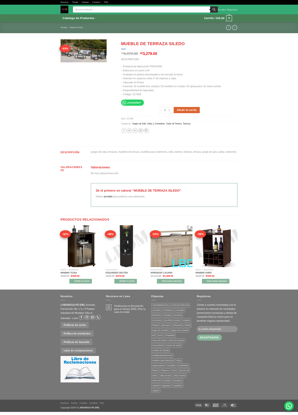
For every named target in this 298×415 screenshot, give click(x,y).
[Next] (237, 257)
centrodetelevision (160, 305)
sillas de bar (165, 375)
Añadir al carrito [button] (82, 281)
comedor (156, 310)
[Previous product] (234, 27)
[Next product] (228, 27)
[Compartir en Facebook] (123, 130)
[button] (227, 10)
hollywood (177, 325)
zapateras (166, 385)
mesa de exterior (176, 340)
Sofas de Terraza (76, 27)
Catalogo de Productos (78, 18)
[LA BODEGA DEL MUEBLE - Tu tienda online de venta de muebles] (64, 9)
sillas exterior (180, 375)
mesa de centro (159, 340)
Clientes (85, 2)
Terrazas (64, 27)
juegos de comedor (179, 330)
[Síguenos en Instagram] (87, 317)
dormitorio (156, 315)
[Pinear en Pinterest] (140, 130)
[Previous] (60, 257)
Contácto (96, 2)
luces (160, 335)
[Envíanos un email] (92, 317)
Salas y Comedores (156, 123)
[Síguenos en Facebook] (81, 317)
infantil (188, 325)
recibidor (171, 365)
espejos (186, 320)
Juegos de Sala (139, 123)
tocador (167, 380)
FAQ (106, 2)
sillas (154, 375)
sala (174, 370)
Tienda (75, 2)
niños (178, 360)
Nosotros (65, 2)
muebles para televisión (163, 360)
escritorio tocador (172, 320)
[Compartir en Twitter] (129, 130)
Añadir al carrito (187, 110)
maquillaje (170, 335)
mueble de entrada (160, 350)
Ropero (155, 370)
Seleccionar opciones (172, 281)
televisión (156, 380)
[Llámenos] (98, 317)
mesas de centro (173, 345)
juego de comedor (160, 330)
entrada (167, 315)
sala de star (184, 370)
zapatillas (178, 385)
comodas (180, 310)
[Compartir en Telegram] (146, 130)
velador (155, 385)
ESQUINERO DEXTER (117, 272)
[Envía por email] (135, 130)
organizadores (158, 365)
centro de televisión (180, 305)
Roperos (165, 370)
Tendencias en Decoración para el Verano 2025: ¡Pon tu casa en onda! (129, 309)
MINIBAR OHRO (204, 272)
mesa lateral (157, 345)
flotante (155, 325)
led (153, 335)
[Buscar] (214, 9)
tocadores (177, 380)
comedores (168, 310)
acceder (108, 196)
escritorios (157, 320)
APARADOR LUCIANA (161, 272)
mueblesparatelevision (162, 355)
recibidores (183, 365)
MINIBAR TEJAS (69, 272)
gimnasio (166, 325)
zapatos (155, 390)
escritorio (178, 315)
